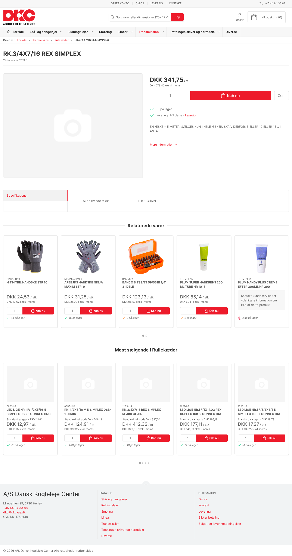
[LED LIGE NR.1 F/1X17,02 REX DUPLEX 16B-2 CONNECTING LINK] (203, 384)
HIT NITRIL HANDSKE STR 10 (27, 282)
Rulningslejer (110, 505)
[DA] (19, 17)
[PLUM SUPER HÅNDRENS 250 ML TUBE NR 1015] (203, 256)
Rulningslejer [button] (78, 32)
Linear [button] (123, 32)
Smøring (105, 32)
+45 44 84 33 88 (15, 508)
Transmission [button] (149, 32)
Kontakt (175, 3)
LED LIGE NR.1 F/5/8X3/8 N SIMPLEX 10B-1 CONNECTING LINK (260, 414)
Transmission (40, 40)
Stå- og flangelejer (114, 499)
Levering (156, 3)
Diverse (231, 32)
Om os (140, 3)
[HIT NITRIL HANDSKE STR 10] (30, 256)
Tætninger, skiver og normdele (122, 529)
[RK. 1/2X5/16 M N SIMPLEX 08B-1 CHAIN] (88, 384)
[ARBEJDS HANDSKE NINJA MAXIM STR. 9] (88, 256)
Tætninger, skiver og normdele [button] (192, 32)
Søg (177, 17)
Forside (22, 40)
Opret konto (120, 3)
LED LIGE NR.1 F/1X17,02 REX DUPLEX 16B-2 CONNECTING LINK (201, 414)
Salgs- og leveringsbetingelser (220, 523)
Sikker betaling (209, 517)
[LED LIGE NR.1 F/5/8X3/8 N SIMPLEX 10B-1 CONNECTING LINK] (261, 384)
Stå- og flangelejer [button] (43, 32)
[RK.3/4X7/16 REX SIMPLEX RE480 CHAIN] (146, 384)
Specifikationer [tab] (17, 195)
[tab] (143, 336)
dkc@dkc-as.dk (14, 512)
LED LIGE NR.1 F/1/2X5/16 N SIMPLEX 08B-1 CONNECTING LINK (29, 414)
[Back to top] (146, 485)
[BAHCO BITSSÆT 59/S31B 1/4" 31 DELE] (146, 256)
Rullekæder (62, 40)
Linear (105, 517)
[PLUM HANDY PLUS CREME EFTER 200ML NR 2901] (261, 256)
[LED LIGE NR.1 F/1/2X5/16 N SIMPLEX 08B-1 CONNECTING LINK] (30, 384)
